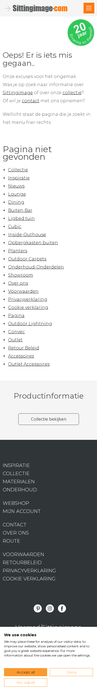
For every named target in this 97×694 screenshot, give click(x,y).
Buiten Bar (20, 210)
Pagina (16, 315)
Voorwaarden (23, 291)
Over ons (18, 283)
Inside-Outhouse (27, 234)
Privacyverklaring (27, 299)
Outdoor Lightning (30, 323)
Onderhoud (20, 490)
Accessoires (21, 356)
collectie (72, 92)
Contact (14, 525)
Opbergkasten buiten (33, 242)
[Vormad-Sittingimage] (40, 8)
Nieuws (16, 186)
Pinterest (38, 608)
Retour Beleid (23, 348)
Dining (16, 202)
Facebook (62, 608)
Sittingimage (18, 92)
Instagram (50, 608)
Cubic (14, 226)
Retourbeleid (22, 563)
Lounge (17, 194)
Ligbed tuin (21, 218)
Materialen (19, 482)
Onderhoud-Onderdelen (36, 267)
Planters (17, 250)
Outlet (15, 339)
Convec (16, 331)
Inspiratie (19, 178)
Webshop (16, 503)
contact (30, 100)
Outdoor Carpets (27, 258)
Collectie (18, 169)
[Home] (89, 8)
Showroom (20, 275)
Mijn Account (22, 511)
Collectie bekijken (48, 419)
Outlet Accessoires (29, 364)
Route (11, 541)
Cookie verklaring (28, 307)
